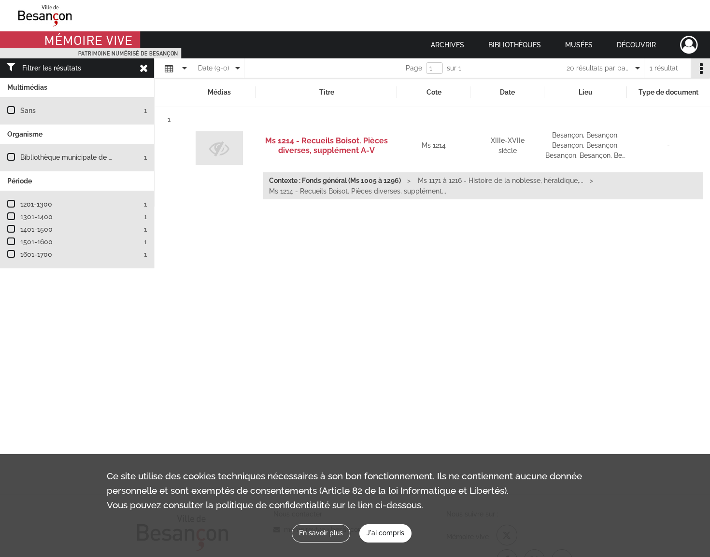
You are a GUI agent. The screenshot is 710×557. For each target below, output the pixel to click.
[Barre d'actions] (700, 68)
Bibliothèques (514, 45)
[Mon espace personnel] (689, 44)
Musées (579, 45)
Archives (447, 45)
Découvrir (636, 45)
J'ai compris (385, 533)
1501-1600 (36, 242)
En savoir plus (321, 533)
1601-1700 (36, 254)
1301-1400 (36, 217)
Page (414, 68)
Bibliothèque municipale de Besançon (80, 157)
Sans (28, 110)
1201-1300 (36, 204)
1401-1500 (36, 229)
